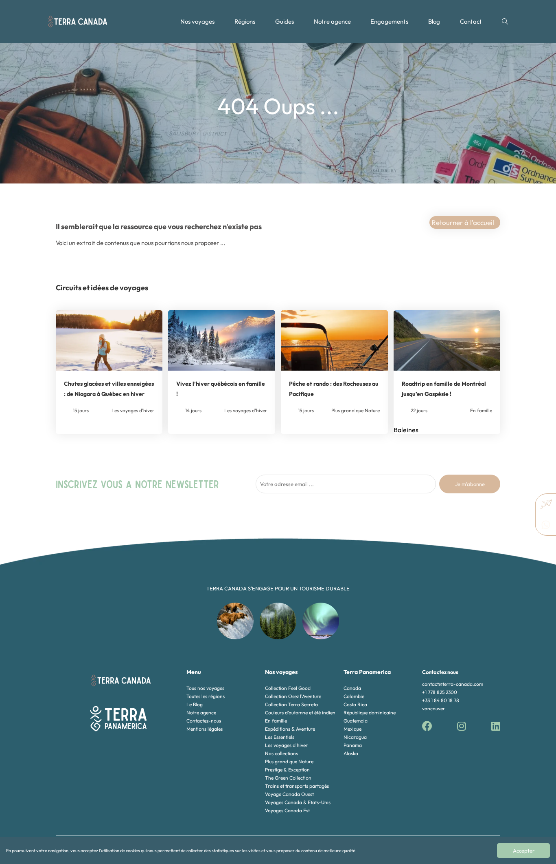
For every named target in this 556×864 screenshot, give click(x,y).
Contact (471, 21)
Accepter (523, 850)
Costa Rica (355, 704)
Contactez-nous (203, 721)
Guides (284, 21)
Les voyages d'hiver (286, 745)
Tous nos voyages (205, 688)
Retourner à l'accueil (462, 222)
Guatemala (356, 721)
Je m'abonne (470, 484)
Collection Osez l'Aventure (293, 696)
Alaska (351, 753)
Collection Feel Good (288, 688)
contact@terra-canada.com (452, 684)
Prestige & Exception (287, 770)
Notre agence (332, 21)
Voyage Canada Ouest (289, 794)
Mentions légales (204, 729)
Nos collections (281, 753)
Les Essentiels (279, 737)
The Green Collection (288, 778)
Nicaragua (355, 737)
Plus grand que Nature (289, 761)
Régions (244, 21)
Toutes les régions (205, 696)
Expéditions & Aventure (290, 729)
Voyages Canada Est (287, 810)
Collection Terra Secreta (291, 704)
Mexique (352, 729)
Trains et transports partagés (297, 786)
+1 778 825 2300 (439, 692)
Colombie (354, 696)
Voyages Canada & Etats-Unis (298, 802)
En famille (276, 721)
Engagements (389, 21)
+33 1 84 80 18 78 (440, 700)
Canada (352, 688)
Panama (353, 745)
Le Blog (194, 704)
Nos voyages (197, 21)
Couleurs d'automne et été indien (300, 712)
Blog (434, 21)
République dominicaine (370, 712)
